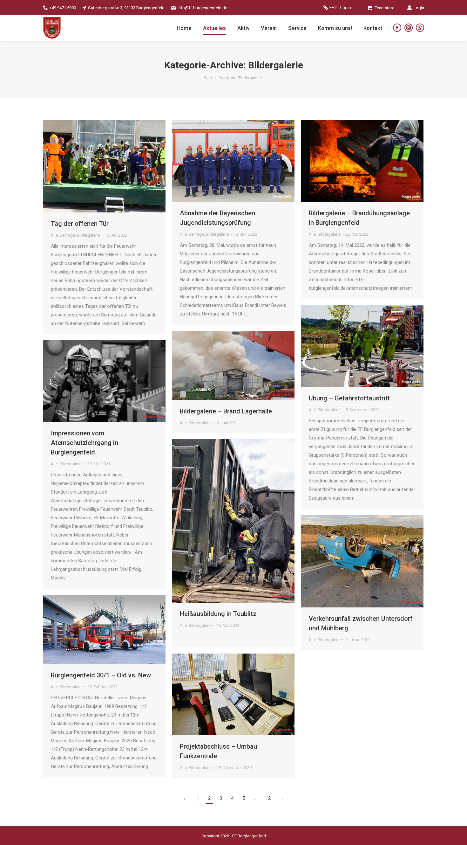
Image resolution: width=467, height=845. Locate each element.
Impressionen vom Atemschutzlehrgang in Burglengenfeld (84, 442)
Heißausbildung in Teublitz (218, 614)
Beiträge (67, 235)
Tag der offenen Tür (80, 223)
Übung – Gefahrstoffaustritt (349, 398)
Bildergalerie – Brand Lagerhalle (226, 411)
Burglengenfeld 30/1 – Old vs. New (101, 675)
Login (419, 7)
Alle (54, 235)
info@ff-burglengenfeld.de (202, 7)
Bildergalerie (88, 235)
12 (268, 798)
